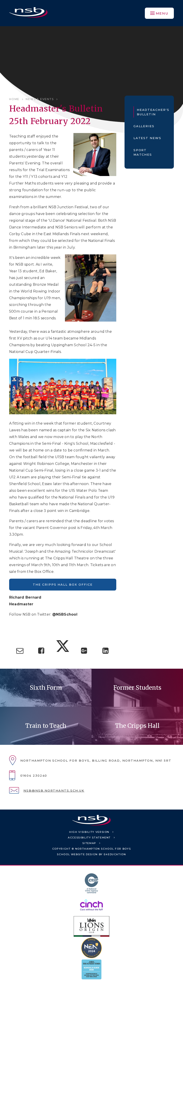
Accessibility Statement (89, 837)
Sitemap (89, 843)
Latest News (147, 138)
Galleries (144, 126)
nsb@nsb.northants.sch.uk (53, 790)
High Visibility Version (89, 831)
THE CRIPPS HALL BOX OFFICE (63, 584)
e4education (115, 854)
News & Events (40, 99)
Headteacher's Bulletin (151, 112)
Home (14, 99)
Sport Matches (142, 152)
